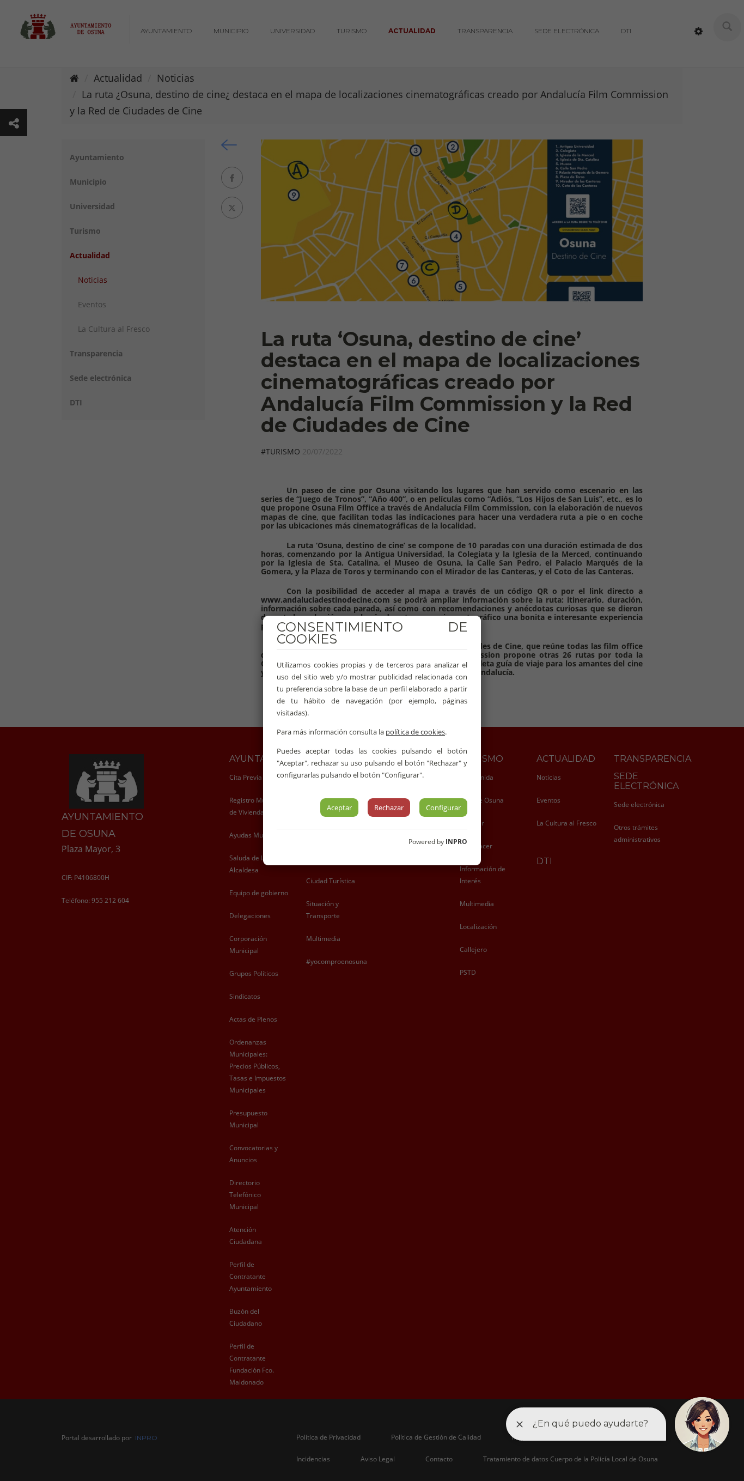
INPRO (456, 841)
